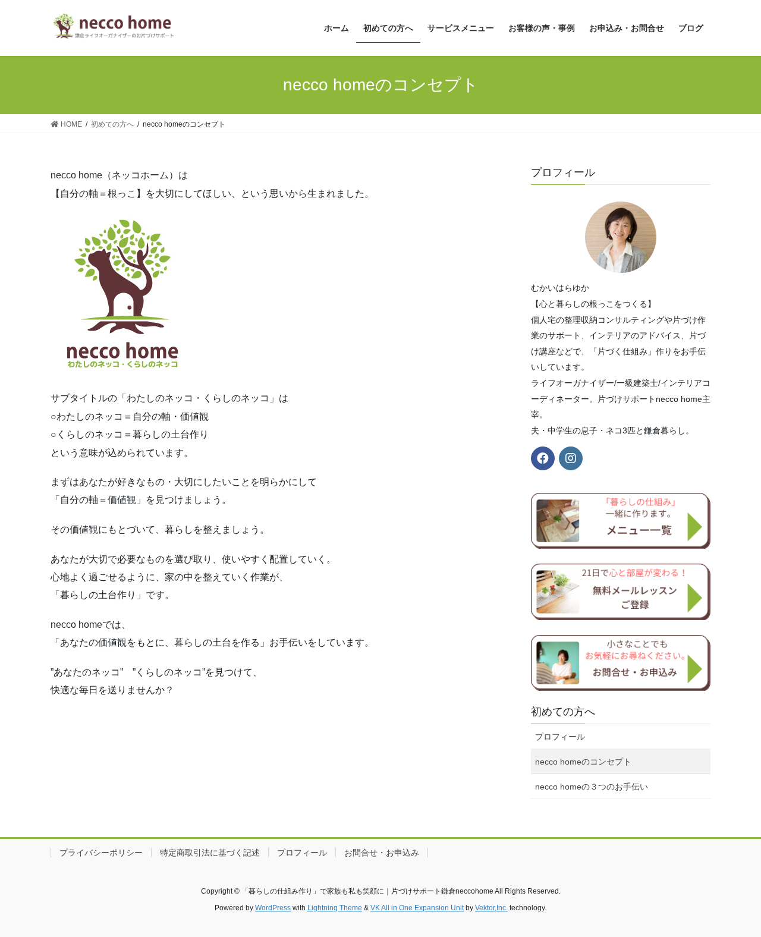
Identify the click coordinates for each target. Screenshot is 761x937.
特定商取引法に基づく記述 (210, 852)
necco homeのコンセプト (583, 761)
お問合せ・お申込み (381, 852)
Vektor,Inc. (491, 908)
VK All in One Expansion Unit (417, 908)
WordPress (273, 908)
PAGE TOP (731, 898)
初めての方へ (563, 712)
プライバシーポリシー (101, 852)
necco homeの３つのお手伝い (591, 786)
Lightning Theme (334, 908)
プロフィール (560, 736)
